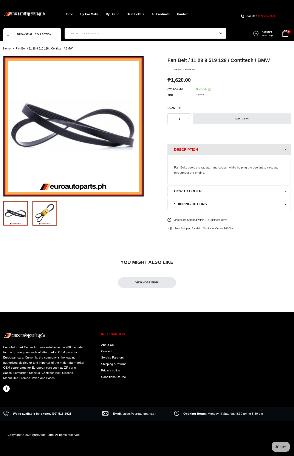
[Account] (255, 33)
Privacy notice (110, 370)
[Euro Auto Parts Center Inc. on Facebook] (6, 388)
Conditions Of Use (113, 377)
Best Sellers (135, 14)
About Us (107, 344)
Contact (183, 14)
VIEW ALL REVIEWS (184, 69)
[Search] (220, 33)
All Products (161, 14)
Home (69, 14)
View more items (147, 282)
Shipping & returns (113, 364)
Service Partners (112, 357)
